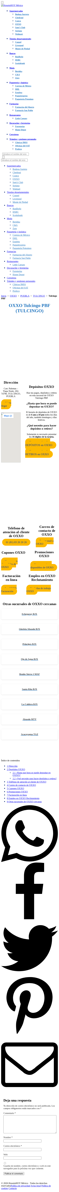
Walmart (19, 34)
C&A (17, 74)
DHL (17, 89)
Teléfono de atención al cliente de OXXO (26, 782)
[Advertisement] (29, 346)
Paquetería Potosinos (24, 99)
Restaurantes (15, 115)
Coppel (18, 42)
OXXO (18, 24)
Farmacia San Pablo (24, 110)
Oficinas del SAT (22, 146)
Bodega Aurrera (22, 14)
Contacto (13, 1188)
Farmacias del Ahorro (24, 107)
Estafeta (18, 92)
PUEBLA (24, 296)
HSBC (18, 60)
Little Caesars (21, 118)
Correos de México (23, 86)
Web (5, 1154)
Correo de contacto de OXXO (21, 785)
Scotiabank (20, 63)
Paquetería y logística (18, 82)
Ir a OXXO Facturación (9, 590)
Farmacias (13, 104)
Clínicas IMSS (21, 142)
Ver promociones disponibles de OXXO (41, 566)
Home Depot (20, 130)
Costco (18, 21)
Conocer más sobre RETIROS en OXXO (37, 453)
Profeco (18, 149)
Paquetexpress (21, 96)
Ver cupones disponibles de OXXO (9, 564)
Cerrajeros (14, 134)
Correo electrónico (12, 1146)
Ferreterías (20, 126)
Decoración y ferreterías (19, 123)
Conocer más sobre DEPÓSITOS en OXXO (38, 443)
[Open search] (3, 157)
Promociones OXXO (17, 792)
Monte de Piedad (22, 49)
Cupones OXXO (15, 788)
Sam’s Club (20, 27)
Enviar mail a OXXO (45, 542)
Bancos (12, 53)
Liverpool (19, 45)
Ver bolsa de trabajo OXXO (38, 590)
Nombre (8, 1137)
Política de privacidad (20, 1186)
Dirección (12, 766)
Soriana (18, 31)
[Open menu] (2, 2)
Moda (11, 68)
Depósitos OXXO (16, 769)
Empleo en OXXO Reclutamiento (23, 798)
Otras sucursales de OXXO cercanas (24, 801)
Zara (17, 78)
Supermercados (16, 11)
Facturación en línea (17, 795)
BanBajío (19, 57)
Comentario (9, 1113)
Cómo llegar (6, 404)
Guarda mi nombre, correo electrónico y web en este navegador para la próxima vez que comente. (27, 1167)
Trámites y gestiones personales (22, 139)
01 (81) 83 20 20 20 (16, 542)
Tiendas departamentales (20, 39)
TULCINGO (39, 296)
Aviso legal (36, 1186)
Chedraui (19, 17)
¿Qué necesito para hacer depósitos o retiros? (35, 778)
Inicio (3, 296)
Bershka (18, 71)
